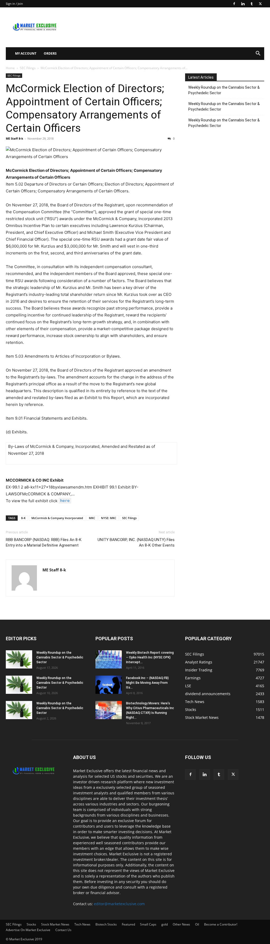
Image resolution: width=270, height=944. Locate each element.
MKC (92, 518)
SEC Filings (28, 68)
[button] (258, 53)
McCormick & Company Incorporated (57, 518)
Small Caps (148, 924)
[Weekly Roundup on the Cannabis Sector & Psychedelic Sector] (19, 659)
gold (164, 924)
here (65, 500)
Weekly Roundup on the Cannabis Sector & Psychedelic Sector (224, 90)
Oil (197, 924)
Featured (128, 924)
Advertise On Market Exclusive (28, 930)
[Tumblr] (251, 3)
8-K (23, 518)
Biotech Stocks (106, 924)
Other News (181, 924)
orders (50, 53)
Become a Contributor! (220, 924)
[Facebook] (234, 3)
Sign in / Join (14, 4)
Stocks (31, 924)
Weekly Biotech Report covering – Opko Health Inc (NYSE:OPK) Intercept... (150, 657)
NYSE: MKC (108, 518)
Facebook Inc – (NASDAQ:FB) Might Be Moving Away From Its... (147, 682)
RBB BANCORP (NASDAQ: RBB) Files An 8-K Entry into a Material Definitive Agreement (43, 542)
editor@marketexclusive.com (119, 903)
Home (10, 68)
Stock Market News (55, 924)
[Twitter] (260, 3)
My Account (25, 53)
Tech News (82, 924)
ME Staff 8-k (14, 138)
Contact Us (63, 930)
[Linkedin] (243, 3)
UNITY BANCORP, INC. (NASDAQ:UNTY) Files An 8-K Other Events (136, 542)
